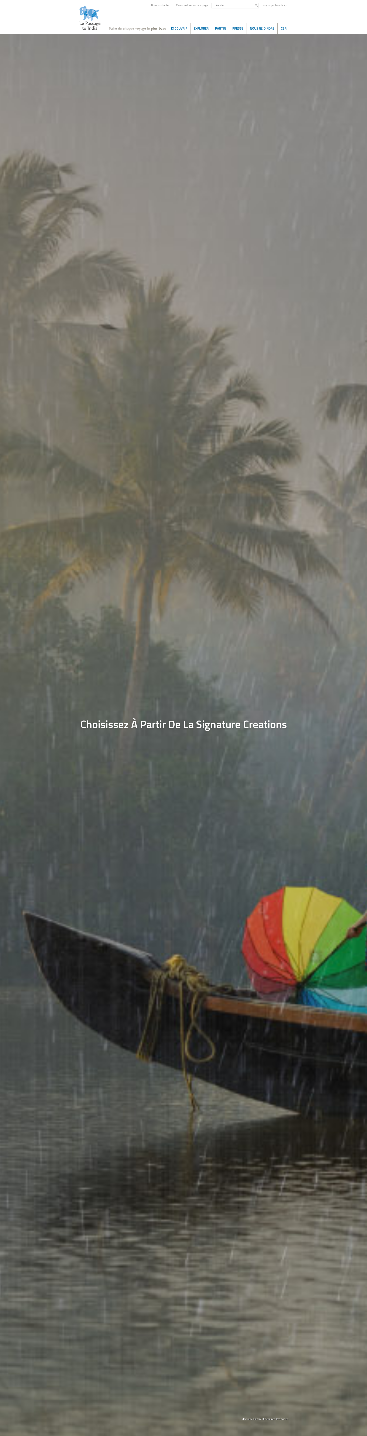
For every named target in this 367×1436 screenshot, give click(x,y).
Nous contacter (160, 5)
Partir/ (257, 1419)
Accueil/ (247, 1419)
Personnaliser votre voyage (192, 5)
